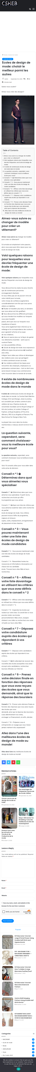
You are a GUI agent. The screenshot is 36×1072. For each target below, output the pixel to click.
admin (6, 79)
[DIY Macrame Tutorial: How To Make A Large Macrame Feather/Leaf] (7, 973)
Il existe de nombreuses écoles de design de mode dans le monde (17, 168)
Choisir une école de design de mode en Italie (9, 800)
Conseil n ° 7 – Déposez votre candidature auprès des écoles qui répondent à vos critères (17, 197)
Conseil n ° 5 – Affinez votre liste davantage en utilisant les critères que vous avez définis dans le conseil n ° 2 (18, 191)
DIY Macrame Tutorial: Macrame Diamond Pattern (23, 985)
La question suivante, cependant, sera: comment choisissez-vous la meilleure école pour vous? (16, 173)
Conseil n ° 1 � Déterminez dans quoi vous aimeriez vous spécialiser (18, 179)
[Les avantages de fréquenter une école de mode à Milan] (26, 782)
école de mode (13, 55)
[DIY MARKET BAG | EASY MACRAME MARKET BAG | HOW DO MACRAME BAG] (7, 1020)
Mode (4, 1046)
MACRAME (6, 1039)
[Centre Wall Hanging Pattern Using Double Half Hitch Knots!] (7, 1004)
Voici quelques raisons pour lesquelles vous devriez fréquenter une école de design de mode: (18, 162)
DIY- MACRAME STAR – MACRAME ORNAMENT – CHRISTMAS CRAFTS (23, 954)
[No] (33, 1065)
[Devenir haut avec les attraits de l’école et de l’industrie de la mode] (9, 818)
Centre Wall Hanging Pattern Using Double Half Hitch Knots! (24, 1000)
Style (4, 1052)
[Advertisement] (18, 32)
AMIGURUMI (7, 1049)
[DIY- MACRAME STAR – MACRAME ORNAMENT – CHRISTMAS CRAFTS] (7, 958)
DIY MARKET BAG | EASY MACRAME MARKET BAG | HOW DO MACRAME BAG (23, 1016)
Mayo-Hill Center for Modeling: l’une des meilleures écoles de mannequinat (26, 821)
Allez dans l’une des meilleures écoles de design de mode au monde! (18, 212)
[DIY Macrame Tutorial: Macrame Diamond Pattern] (7, 989)
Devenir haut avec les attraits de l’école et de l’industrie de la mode (8, 834)
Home (5, 55)
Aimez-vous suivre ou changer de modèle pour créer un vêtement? (17, 157)
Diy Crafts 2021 (8, 1055)
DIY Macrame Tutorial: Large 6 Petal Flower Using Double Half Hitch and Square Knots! (24, 939)
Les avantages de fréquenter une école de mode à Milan (26, 791)
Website (4, 895)
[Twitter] (9, 762)
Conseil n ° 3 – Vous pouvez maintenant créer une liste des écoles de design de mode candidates (17, 184)
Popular (18, 929)
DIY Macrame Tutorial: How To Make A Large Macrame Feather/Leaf (23, 969)
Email (4, 888)
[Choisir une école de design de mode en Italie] (9, 786)
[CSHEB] (10, 3)
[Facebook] (4, 762)
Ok (18, 1069)
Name (4, 880)
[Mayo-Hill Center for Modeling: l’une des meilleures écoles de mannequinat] (26, 812)
